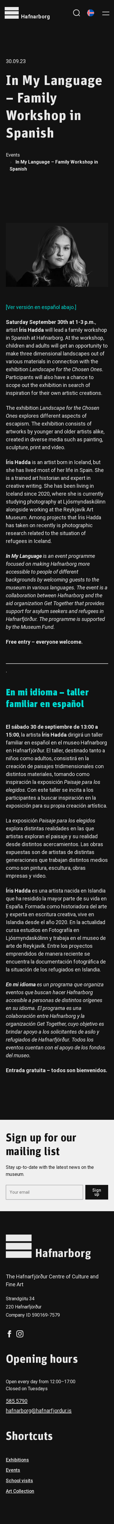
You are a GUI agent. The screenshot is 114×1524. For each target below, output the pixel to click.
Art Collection (20, 1491)
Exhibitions (17, 1460)
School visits (19, 1480)
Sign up (96, 1192)
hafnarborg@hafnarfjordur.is (39, 1410)
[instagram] (19, 1333)
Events (13, 155)
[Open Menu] (105, 12)
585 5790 (16, 1401)
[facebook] (9, 1333)
